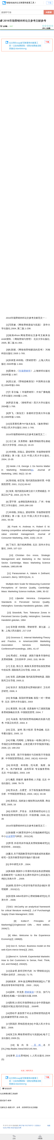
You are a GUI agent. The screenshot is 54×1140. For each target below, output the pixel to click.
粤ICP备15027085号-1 (26, 1125)
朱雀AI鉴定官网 (16, 1128)
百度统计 (38, 1125)
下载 (49, 2)
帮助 (8, 1128)
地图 (48, 1125)
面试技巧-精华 (5, 1100)
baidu (5, 1128)
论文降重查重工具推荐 (9, 1093)
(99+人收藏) (46, 28)
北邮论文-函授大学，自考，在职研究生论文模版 (19, 1107)
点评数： (6, 26)
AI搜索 (49, 12)
